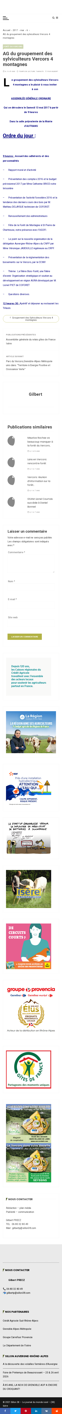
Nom (11, 581)
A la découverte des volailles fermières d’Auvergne (30, 1364)
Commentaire (16, 552)
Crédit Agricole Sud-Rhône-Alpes (20, 1321)
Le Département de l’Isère (17, 1345)
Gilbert (54, 71)
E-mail (12, 599)
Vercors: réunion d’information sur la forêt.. (38, 481)
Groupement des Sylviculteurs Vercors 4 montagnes (32, 319)
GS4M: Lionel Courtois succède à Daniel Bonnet (40, 502)
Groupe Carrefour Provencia (17, 1337)
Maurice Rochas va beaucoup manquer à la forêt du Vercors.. (40, 441)
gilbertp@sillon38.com (18, 1293)
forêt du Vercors (13, 46)
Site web (13, 617)
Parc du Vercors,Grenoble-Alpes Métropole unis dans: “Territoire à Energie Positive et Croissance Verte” (29, 365)
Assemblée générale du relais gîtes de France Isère (31, 341)
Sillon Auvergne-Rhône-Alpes (26, 1356)
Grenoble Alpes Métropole (17, 1329)
